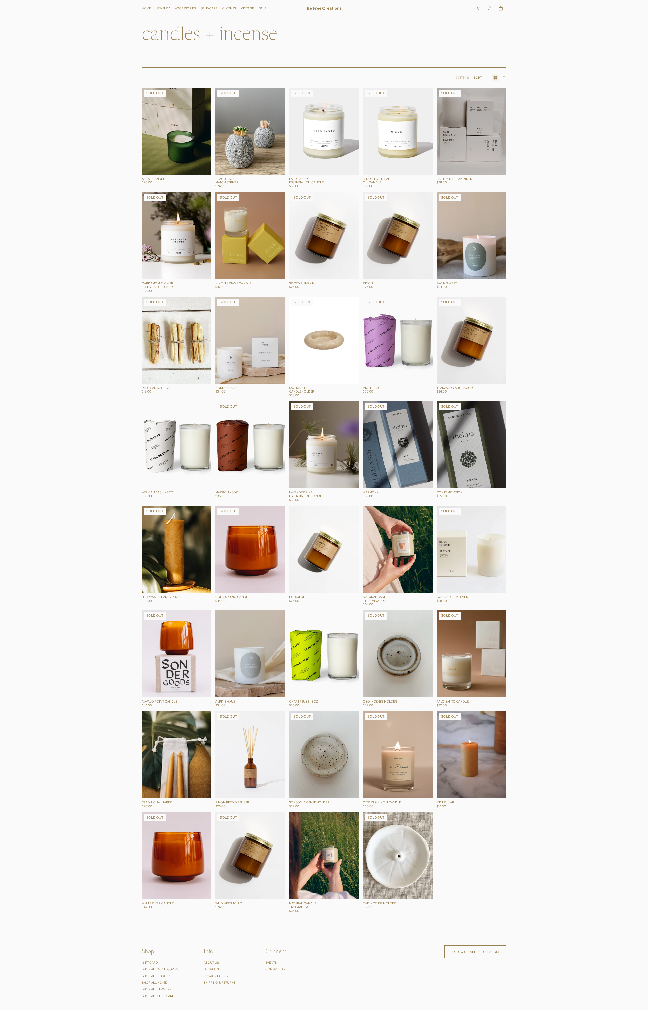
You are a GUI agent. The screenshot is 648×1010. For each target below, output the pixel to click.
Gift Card (150, 963)
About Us (211, 963)
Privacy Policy (216, 976)
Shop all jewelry (156, 989)
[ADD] (203, 480)
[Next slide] (203, 131)
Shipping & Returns (219, 983)
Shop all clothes (156, 976)
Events (271, 963)
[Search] (478, 8)
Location (211, 969)
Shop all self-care (158, 996)
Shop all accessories (160, 969)
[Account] (489, 8)
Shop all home (154, 983)
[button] (480, 78)
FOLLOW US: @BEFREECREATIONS (475, 952)
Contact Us (275, 969)
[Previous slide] (149, 131)
